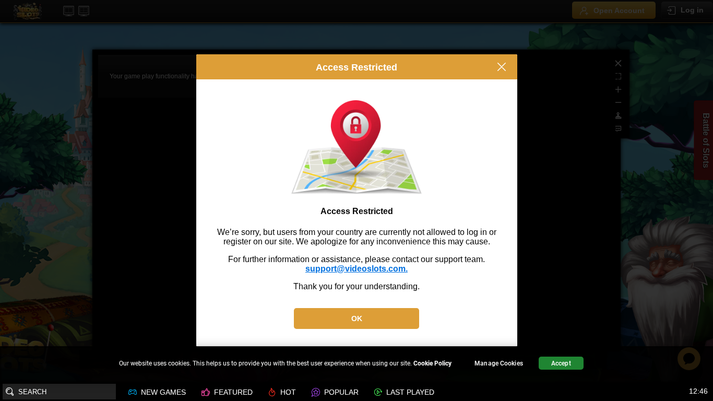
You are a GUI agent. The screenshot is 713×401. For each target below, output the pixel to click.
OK (356, 318)
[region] (356, 364)
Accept (561, 363)
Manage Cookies (498, 363)
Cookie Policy (432, 363)
